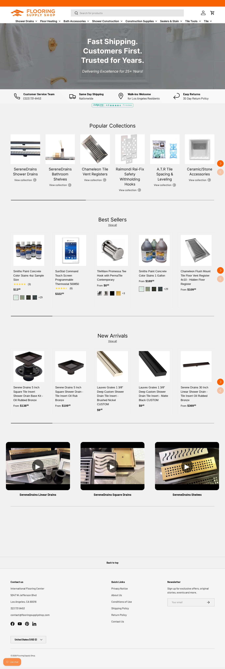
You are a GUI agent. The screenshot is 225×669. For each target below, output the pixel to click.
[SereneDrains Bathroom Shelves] (60, 149)
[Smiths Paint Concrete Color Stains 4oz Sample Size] (28, 250)
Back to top (112, 562)
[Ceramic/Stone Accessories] (199, 149)
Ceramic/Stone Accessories (199, 171)
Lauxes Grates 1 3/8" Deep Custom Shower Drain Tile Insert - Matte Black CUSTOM (153, 394)
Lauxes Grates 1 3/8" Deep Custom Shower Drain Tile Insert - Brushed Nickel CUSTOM (110, 396)
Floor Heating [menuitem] (48, 21)
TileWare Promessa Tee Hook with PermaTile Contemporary (111, 275)
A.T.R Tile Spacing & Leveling (164, 174)
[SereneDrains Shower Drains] (25, 149)
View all (112, 224)
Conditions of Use (121, 601)
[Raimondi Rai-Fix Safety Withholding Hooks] (130, 149)
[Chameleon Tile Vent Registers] (95, 149)
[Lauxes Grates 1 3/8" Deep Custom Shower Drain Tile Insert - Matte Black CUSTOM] (154, 366)
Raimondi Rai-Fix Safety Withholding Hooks (130, 176)
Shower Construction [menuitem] (105, 21)
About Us (116, 595)
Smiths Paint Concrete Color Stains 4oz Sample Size (28, 275)
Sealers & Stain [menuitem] (169, 21)
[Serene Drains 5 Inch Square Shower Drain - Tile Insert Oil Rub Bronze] (70, 366)
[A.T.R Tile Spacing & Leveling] (165, 149)
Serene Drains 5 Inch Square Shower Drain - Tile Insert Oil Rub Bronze (69, 394)
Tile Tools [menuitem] (191, 21)
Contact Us (117, 621)
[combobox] (127, 12)
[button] (212, 12)
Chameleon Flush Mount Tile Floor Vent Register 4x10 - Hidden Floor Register (196, 278)
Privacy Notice (119, 588)
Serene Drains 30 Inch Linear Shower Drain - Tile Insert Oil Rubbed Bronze (194, 394)
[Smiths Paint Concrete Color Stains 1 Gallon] (154, 250)
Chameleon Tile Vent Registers (95, 171)
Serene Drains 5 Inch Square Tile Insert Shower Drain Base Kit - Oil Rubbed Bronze (28, 394)
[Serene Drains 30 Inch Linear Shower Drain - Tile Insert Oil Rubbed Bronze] (196, 366)
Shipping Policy (120, 608)
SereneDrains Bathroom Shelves (60, 174)
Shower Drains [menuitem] (24, 21)
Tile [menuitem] (206, 21)
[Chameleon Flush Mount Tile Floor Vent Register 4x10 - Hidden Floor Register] (196, 250)
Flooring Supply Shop (26, 655)
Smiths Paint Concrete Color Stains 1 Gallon (153, 273)
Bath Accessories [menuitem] (75, 21)
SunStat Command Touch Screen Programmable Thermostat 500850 (67, 278)
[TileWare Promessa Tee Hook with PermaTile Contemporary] (112, 250)
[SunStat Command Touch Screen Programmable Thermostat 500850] (70, 250)
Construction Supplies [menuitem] (140, 21)
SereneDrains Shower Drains (25, 171)
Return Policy (119, 614)
